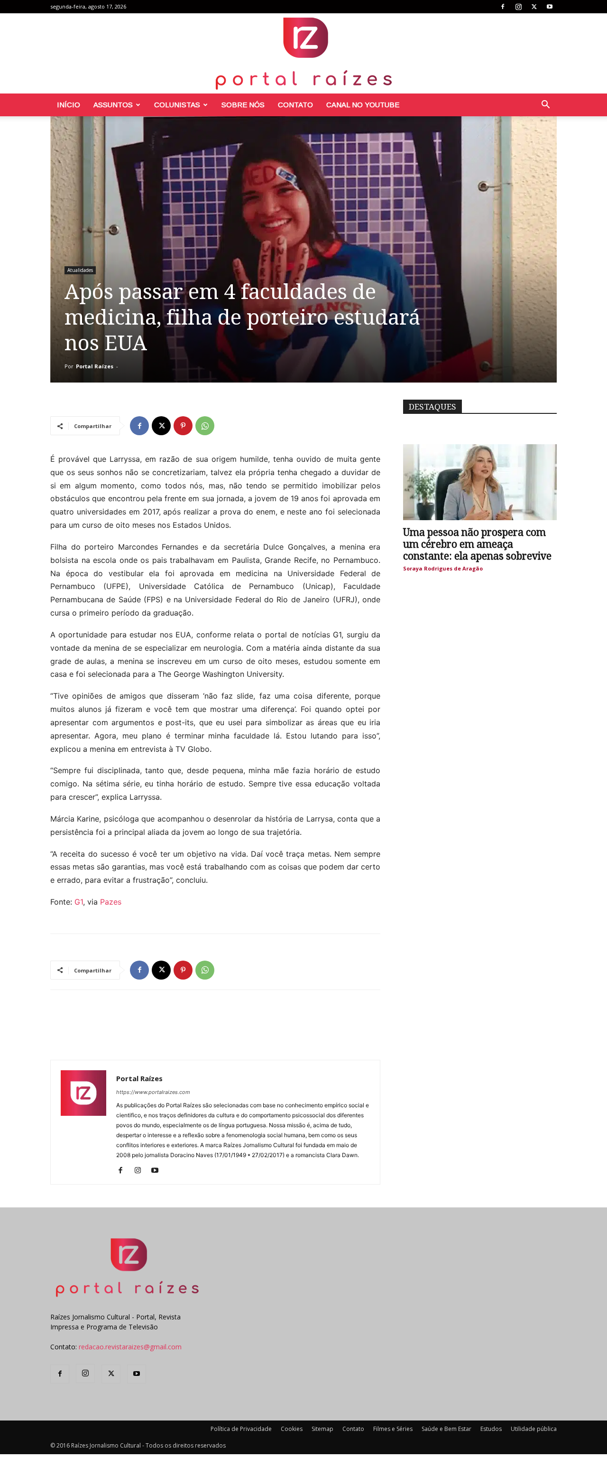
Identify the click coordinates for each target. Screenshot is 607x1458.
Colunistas (177, 105)
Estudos (491, 1429)
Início (68, 105)
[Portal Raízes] (303, 53)
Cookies (292, 1429)
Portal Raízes (94, 366)
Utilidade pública (534, 1429)
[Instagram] (518, 6)
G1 (77, 902)
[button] (545, 105)
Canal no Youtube (362, 105)
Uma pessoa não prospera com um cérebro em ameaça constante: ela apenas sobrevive (477, 544)
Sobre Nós (243, 105)
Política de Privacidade (241, 1429)
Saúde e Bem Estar (446, 1429)
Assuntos (113, 105)
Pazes (110, 902)
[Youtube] (550, 6)
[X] (534, 6)
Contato (295, 105)
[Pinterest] (183, 425)
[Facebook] (503, 6)
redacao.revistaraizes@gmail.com (130, 1346)
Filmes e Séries (393, 1429)
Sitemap (322, 1429)
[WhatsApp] (204, 425)
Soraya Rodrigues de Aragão (443, 568)
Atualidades (80, 270)
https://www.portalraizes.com (153, 1092)
